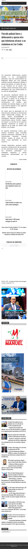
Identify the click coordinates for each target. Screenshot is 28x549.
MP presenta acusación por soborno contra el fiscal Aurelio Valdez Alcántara (17, 461)
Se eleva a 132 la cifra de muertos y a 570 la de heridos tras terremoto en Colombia (16, 516)
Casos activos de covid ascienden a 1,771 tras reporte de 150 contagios (14, 228)
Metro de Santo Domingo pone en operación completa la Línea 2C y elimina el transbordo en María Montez (17, 474)
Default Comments (14, 244)
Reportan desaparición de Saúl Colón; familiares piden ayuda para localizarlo (17, 435)
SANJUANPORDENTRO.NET (13, 545)
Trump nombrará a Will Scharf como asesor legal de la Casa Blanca (16, 503)
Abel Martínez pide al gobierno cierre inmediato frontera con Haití (13, 186)
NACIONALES (5, 47)
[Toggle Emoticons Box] (2, 248)
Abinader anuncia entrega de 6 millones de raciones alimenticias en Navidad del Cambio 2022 (14, 233)
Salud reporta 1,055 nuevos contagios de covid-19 (12, 220)
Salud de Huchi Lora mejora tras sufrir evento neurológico (13, 203)
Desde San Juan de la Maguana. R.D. (19, 546)
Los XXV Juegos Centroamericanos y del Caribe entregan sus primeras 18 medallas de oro (17, 489)
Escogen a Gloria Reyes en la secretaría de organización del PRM (17, 448)
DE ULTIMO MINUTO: (8, 28)
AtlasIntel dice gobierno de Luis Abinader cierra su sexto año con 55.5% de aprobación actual (15, 424)
